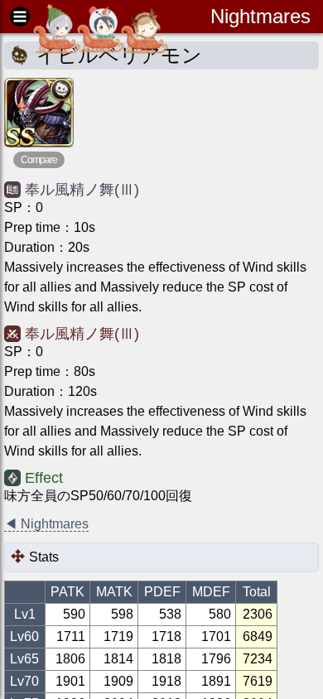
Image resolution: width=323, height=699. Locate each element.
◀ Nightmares (46, 524)
